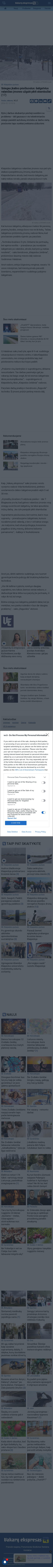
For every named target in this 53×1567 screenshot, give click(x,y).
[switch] (43, 782)
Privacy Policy (40, 832)
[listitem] (26, 777)
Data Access (26, 832)
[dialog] (26, 783)
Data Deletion (12, 832)
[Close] (48, 735)
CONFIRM (15, 823)
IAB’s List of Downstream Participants (29, 770)
